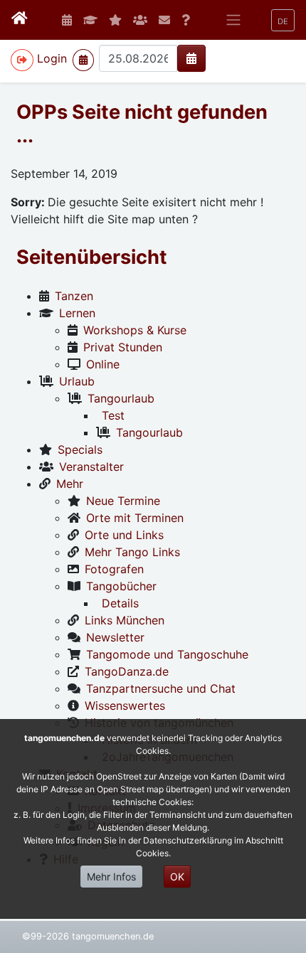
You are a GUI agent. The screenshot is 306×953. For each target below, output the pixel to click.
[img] (191, 58)
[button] (283, 20)
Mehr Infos (111, 877)
